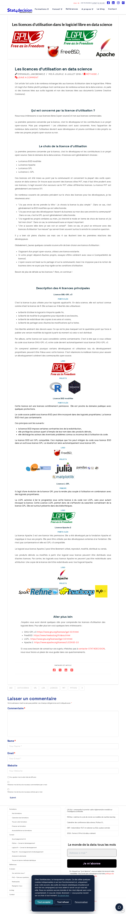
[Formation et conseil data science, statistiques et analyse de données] (20, 10)
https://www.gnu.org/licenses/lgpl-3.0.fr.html (51, 639)
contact (94, 3)
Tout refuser (63, 902)
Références (12, 864)
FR (78, 3)
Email (11, 753)
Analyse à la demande (19, 856)
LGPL (43, 688)
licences (54, 688)
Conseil (11, 835)
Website (12, 765)
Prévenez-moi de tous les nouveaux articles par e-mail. (25, 792)
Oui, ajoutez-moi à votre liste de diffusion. (23, 777)
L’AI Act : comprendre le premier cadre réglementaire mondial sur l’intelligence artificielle (89, 811)
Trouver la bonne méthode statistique (24, 860)
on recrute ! (101, 3)
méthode (91, 74)
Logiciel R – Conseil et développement (24, 847)
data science (23, 688)
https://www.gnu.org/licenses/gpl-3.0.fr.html (58, 632)
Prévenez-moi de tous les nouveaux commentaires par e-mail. (27, 785)
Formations (12, 809)
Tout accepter (44, 902)
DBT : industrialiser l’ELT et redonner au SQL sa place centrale (88, 828)
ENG (75, 3)
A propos (12, 869)
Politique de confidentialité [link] (49, 906)
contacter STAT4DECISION (91, 648)
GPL (35, 688)
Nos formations (17, 813)
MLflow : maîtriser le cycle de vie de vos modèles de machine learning (91, 817)
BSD (11, 688)
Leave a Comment (28, 77)
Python (73, 688)
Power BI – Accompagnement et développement (27, 852)
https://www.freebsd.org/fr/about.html (52, 635)
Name (12, 740)
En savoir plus (63, 895)
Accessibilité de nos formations (22, 830)
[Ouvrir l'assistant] (119, 907)
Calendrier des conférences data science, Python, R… (85, 822)
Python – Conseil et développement (23, 843)
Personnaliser (81, 902)
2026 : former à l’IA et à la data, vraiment (81, 833)
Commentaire (16, 708)
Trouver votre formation (19, 822)
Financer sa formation (19, 826)
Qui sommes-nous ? (18, 873)
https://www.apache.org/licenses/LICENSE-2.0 (56, 642)
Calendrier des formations (20, 818)
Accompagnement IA (19, 839)
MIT (64, 688)
